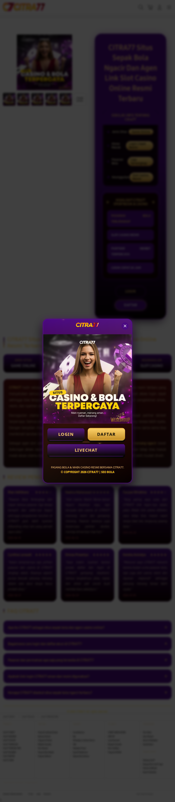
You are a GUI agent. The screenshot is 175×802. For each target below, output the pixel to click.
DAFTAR (106, 434)
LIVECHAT (86, 450)
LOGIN (66, 434)
